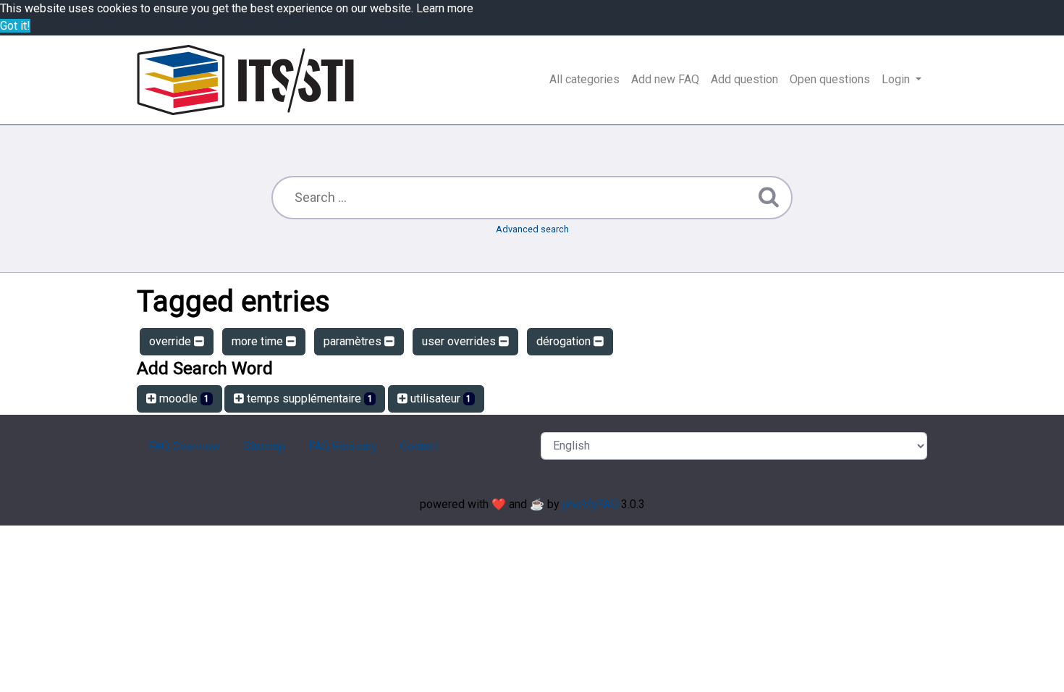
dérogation (565, 341)
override (171, 341)
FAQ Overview (184, 446)
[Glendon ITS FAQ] (245, 80)
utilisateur (440, 398)
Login (897, 79)
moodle (182, 398)
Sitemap (264, 446)
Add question (744, 79)
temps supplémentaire (308, 398)
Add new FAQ (665, 79)
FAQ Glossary (342, 446)
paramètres (354, 341)
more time (259, 341)
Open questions (830, 79)
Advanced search (532, 229)
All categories (584, 79)
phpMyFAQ (590, 504)
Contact (419, 446)
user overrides (460, 341)
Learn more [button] (444, 8)
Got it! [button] (15, 26)
